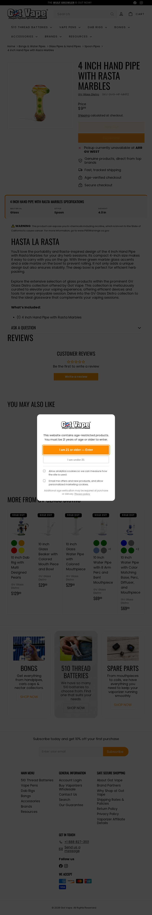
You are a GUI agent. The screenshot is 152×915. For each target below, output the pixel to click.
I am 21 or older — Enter (76, 449)
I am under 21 (76, 459)
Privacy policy (82, 493)
